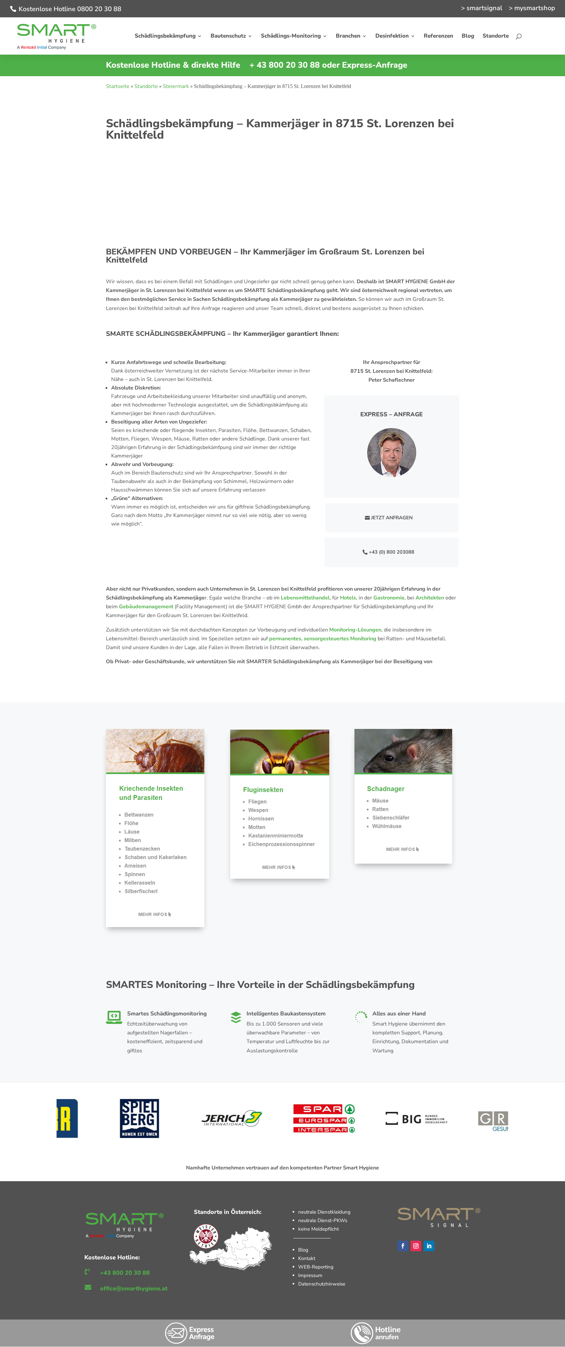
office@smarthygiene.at (133, 1288)
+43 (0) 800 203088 (391, 552)
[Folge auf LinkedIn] (429, 1246)
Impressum (310, 1275)
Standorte (146, 86)
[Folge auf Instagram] (416, 1246)
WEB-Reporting (316, 1267)
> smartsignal (481, 8)
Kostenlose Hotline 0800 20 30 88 (70, 9)
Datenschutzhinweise (321, 1284)
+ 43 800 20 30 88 (284, 65)
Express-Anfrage (374, 65)
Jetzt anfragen (392, 517)
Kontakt (306, 1258)
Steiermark (176, 86)
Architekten (430, 597)
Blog (303, 1250)
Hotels (348, 597)
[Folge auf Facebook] (403, 1246)
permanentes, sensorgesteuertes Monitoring (322, 638)
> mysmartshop (532, 8)
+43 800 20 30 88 (125, 1273)
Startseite (117, 86)
